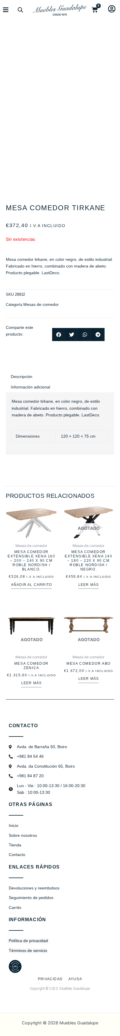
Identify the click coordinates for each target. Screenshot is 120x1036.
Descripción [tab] (21, 376)
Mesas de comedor (41, 304)
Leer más (88, 585)
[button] (58, 334)
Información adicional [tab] (30, 387)
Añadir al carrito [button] (31, 585)
